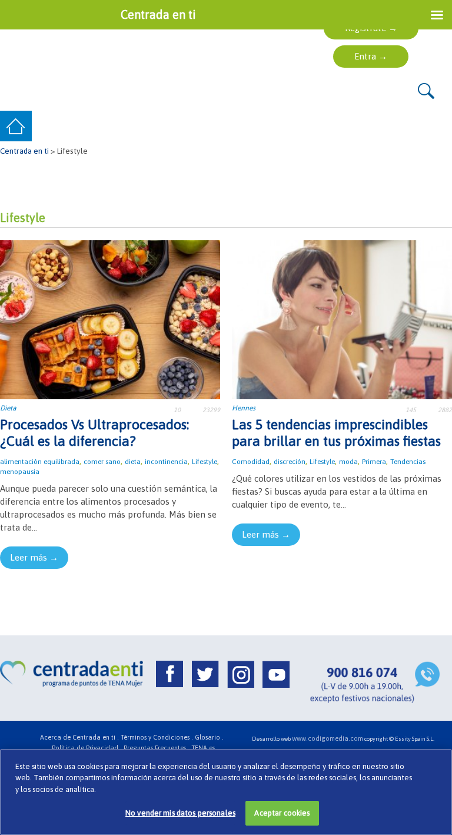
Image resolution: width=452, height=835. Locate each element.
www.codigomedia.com (327, 738)
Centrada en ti (24, 150)
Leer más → (34, 557)
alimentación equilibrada (39, 462)
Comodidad (251, 462)
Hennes (243, 408)
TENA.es (203, 747)
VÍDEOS (420, 126)
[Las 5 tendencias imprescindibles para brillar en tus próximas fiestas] (342, 319)
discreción (289, 462)
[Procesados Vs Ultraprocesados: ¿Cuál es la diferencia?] (110, 319)
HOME (17, 126)
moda (348, 462)
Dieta (8, 408)
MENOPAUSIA (246, 126)
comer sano (102, 462)
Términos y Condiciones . (157, 737)
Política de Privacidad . (87, 747)
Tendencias (408, 462)
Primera (374, 462)
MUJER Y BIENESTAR (338, 126)
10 (177, 409)
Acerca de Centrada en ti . (79, 737)
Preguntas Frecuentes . (157, 747)
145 (411, 409)
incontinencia (166, 462)
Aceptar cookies (282, 813)
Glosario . (209, 737)
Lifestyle (204, 462)
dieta (133, 462)
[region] (226, 792)
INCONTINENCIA (162, 126)
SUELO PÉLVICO (75, 126)
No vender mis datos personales (180, 813)
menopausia (19, 472)
